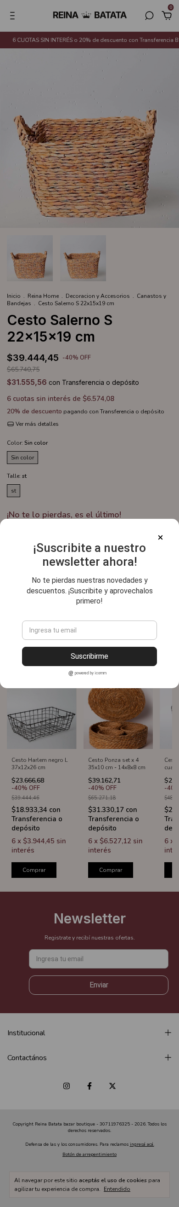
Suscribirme (89, 656)
